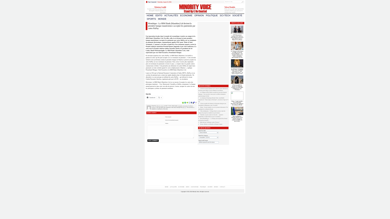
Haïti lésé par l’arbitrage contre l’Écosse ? (210, 122)
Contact (222, 187)
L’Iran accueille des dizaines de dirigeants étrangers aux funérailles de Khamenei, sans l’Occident (237, 87)
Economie (186, 15)
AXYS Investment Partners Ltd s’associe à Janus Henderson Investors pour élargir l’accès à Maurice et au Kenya (237, 37)
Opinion (199, 15)
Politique (212, 15)
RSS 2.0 (184, 107)
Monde (162, 19)
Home (150, 15)
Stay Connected (152, 2)
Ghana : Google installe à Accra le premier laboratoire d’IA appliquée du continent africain (237, 103)
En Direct (190, 106)
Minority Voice (160, 106)
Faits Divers (194, 187)
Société (237, 15)
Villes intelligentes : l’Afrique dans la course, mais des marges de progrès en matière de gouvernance (237, 118)
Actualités (171, 15)
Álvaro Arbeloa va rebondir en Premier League (211, 124)
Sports (151, 19)
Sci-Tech (225, 15)
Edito (158, 15)
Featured (154, 107)
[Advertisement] (213, 52)
